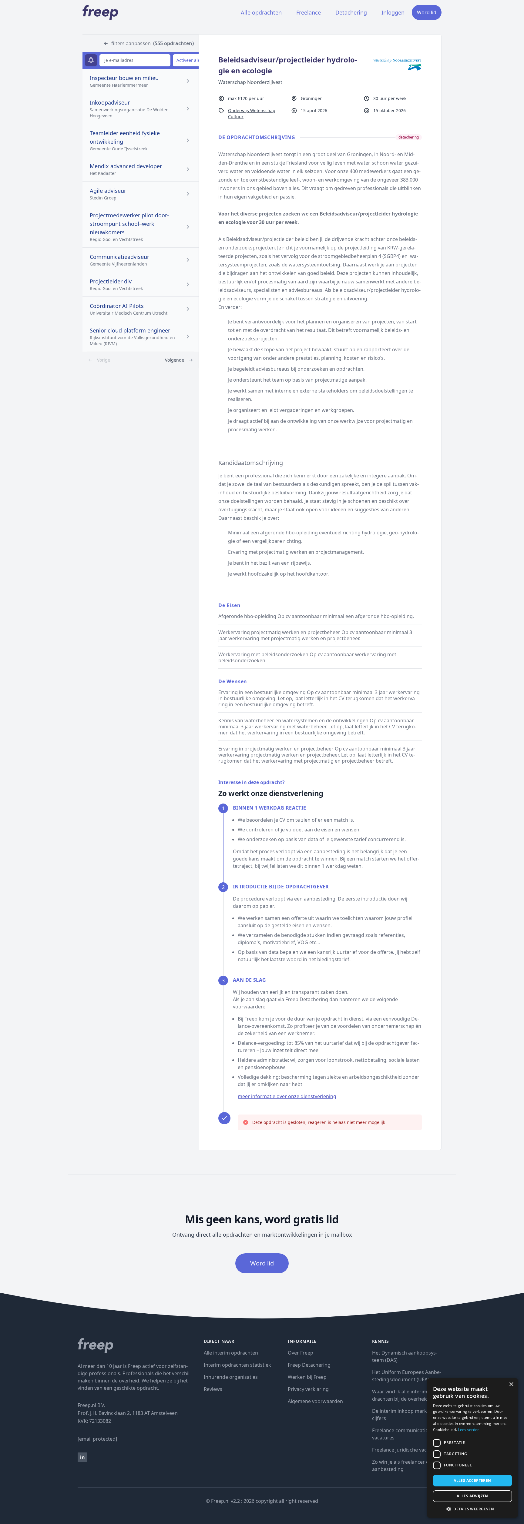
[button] (472, 1509)
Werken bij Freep (307, 1377)
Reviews (213, 1389)
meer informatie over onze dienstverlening (287, 1096)
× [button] (511, 1384)
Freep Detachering (309, 1365)
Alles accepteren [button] (472, 1480)
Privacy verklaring (308, 1389)
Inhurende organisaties (231, 1377)
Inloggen (393, 12)
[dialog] (472, 1448)
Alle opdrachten (261, 12)
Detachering (351, 12)
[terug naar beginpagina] (136, 1345)
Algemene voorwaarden (315, 1401)
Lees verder (468, 1429)
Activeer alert (189, 60)
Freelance (308, 12)
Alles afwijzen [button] (472, 1496)
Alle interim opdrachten (231, 1352)
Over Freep (300, 1352)
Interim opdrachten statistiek (237, 1365)
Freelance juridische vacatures (407, 1449)
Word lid (426, 12)
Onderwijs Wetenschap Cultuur (251, 113)
